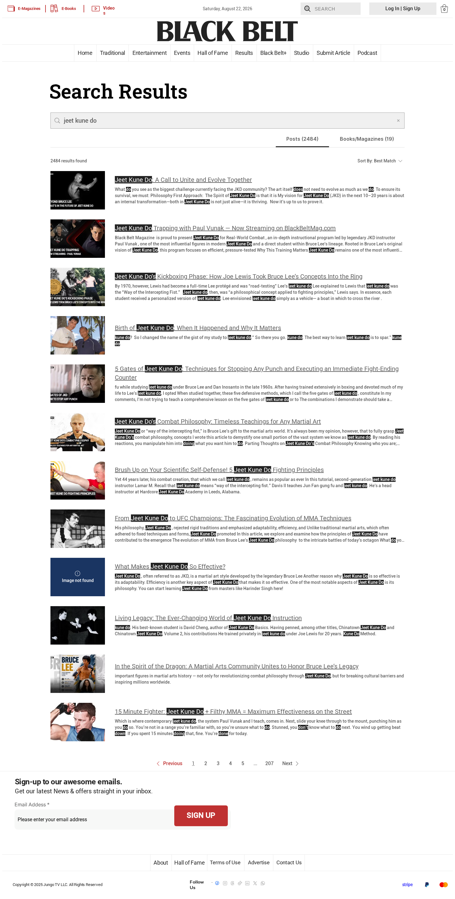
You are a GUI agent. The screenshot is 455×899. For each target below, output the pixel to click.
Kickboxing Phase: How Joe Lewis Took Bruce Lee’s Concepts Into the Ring (238, 276)
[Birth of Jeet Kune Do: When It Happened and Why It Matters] (77, 335)
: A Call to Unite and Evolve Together (183, 179)
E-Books (69, 8)
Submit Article (333, 53)
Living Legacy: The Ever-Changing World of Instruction (208, 618)
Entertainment (149, 53)
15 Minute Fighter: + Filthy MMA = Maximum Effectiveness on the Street (233, 711)
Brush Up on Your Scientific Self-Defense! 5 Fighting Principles (219, 470)
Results (244, 53)
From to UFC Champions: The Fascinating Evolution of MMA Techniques (233, 518)
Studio (301, 53)
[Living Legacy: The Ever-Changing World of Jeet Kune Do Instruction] (77, 625)
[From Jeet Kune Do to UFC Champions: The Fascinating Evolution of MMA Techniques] (77, 528)
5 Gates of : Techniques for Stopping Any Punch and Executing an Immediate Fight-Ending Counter (257, 373)
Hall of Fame (213, 53)
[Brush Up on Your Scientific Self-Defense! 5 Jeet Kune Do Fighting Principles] (77, 480)
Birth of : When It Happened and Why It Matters (198, 328)
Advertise (259, 862)
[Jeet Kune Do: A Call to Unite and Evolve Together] (77, 190)
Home (85, 53)
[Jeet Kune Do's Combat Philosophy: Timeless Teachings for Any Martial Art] (77, 432)
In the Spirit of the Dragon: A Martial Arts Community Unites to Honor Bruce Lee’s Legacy (236, 666)
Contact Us (289, 862)
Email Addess (30, 804)
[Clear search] (398, 120)
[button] (444, 8)
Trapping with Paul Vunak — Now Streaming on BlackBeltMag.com (225, 228)
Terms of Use (226, 862)
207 (269, 763)
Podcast (367, 53)
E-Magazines (29, 8)
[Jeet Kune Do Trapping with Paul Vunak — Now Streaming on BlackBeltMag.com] (77, 238)
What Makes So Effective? (170, 566)
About (160, 862)
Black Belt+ (273, 53)
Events (182, 53)
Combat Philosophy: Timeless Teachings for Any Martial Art (218, 421)
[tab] (302, 139)
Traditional (113, 53)
